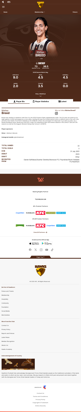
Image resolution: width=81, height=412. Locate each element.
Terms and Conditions (40, 396)
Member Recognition (8, 341)
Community (5, 303)
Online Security (40, 405)
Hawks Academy (7, 349)
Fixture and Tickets (8, 291)
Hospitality (5, 299)
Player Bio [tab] (20, 101)
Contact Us (5, 325)
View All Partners (39, 232)
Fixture (75, 12)
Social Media (6, 311)
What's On (5, 345)
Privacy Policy (6, 329)
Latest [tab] (63, 101)
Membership (39, 12)
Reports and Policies (8, 333)
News (5, 12)
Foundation (5, 307)
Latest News (5, 337)
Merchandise (6, 315)
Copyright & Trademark (40, 402)
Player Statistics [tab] (42, 101)
